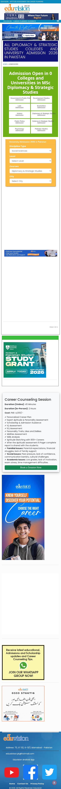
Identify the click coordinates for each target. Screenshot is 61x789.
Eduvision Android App (23, 759)
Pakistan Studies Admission (41, 130)
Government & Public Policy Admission (20, 99)
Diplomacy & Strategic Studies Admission (42, 114)
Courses (14, 166)
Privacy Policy (37, 783)
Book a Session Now (30, 467)
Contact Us (22, 783)
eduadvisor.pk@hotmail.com (20, 753)
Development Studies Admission (41, 99)
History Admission (19, 114)
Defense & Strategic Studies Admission (42, 122)
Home (5, 64)
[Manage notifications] (54, 782)
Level (12, 156)
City (12, 176)
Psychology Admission (19, 130)
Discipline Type (18, 146)
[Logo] (30, 737)
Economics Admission (41, 107)
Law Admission (19, 107)
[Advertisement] (30, 217)
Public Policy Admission (20, 122)
